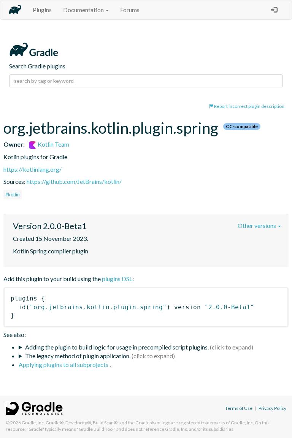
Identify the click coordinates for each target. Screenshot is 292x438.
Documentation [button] (84, 9)
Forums (130, 9)
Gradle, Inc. (33, 422)
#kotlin (12, 194)
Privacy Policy (272, 408)
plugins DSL (117, 278)
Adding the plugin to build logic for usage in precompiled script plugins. (117, 347)
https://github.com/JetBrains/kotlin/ (74, 181)
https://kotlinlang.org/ (32, 169)
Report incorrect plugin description (248, 106)
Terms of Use (238, 408)
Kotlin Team (52, 144)
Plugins (42, 9)
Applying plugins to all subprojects (64, 364)
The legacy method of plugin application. (77, 355)
